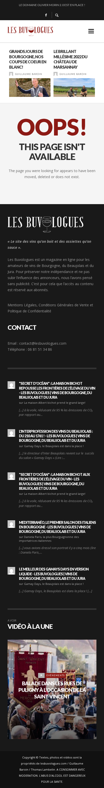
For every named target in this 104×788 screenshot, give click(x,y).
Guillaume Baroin (28, 74)
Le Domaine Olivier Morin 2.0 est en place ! (52, 5)
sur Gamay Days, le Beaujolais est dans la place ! (51, 446)
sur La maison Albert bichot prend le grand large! (52, 402)
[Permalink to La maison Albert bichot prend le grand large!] (11, 385)
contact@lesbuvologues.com (42, 343)
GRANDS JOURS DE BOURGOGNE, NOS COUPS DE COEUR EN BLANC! (27, 59)
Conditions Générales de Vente (64, 305)
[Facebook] (46, 15)
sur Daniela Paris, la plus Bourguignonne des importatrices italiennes (49, 538)
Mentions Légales (22, 305)
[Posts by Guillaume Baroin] (11, 74)
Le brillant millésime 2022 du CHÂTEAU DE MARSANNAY (70, 59)
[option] (30, 73)
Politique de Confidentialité (29, 311)
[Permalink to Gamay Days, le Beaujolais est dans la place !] (11, 433)
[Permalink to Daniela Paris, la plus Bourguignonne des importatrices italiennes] (11, 524)
